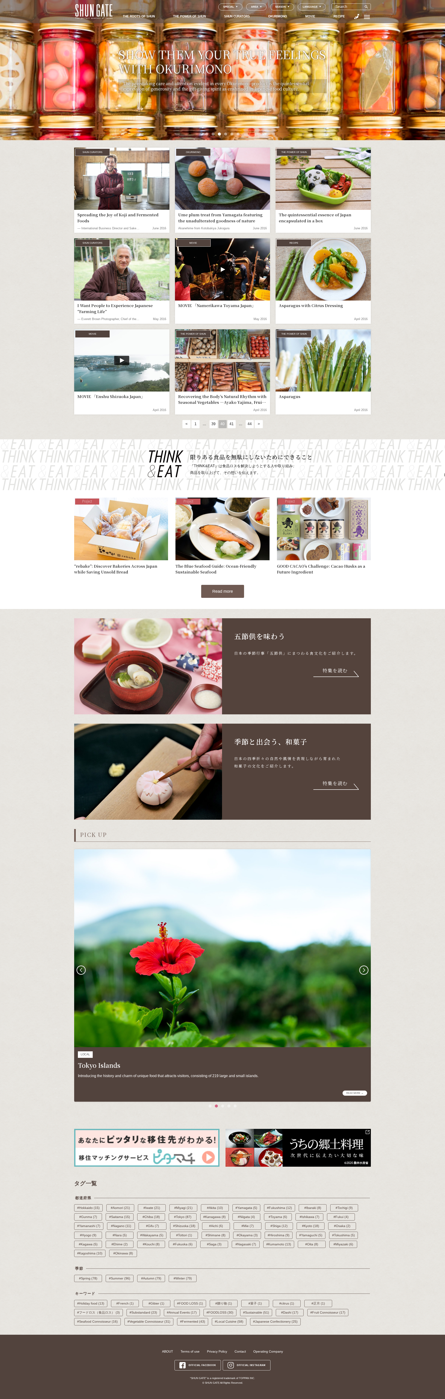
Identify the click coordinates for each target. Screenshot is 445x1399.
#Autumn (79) (151, 1278)
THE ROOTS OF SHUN (139, 16)
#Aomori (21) (120, 1208)
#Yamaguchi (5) (310, 1235)
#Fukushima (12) (279, 1208)
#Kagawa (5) (88, 1244)
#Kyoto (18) (310, 1226)
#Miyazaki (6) (343, 1244)
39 (213, 424)
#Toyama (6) (278, 1217)
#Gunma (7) (88, 1217)
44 (250, 424)
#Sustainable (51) (256, 1312)
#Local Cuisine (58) (229, 1321)
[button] (206, 134)
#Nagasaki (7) (245, 1244)
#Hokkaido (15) (88, 1208)
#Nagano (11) (121, 1226)
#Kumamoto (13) (278, 1244)
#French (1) (125, 1303)
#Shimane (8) (216, 1235)
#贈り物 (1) (223, 1303)
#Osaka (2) (342, 1226)
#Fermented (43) (192, 1321)
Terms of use (190, 1351)
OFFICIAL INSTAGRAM (251, 1365)
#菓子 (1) (255, 1303)
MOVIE (310, 16)
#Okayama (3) (247, 1235)
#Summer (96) (119, 1278)
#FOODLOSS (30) (220, 1312)
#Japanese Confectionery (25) (275, 1321)
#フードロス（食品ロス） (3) (98, 1312)
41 (231, 424)
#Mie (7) (248, 1226)
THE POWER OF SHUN (189, 16)
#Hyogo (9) (88, 1235)
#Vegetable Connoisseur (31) (148, 1321)
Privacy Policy (217, 1351)
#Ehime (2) (119, 1244)
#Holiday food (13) (90, 1303)
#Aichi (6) (216, 1226)
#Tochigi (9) (344, 1208)
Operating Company (268, 1351)
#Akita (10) (215, 1208)
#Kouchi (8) (151, 1244)
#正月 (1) (318, 1303)
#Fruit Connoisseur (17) (327, 1312)
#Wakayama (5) (151, 1235)
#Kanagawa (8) (214, 1217)
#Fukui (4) (341, 1217)
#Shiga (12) (279, 1226)
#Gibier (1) (156, 1303)
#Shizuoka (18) (184, 1226)
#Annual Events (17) (182, 1312)
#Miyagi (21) (183, 1208)
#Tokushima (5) (343, 1235)
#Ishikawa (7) (309, 1217)
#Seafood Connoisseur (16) (97, 1321)
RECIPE (339, 16)
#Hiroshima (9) (278, 1235)
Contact (240, 1351)
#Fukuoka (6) (183, 1244)
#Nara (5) (120, 1235)
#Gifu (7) (152, 1226)
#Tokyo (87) (182, 1217)
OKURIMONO (277, 16)
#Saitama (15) (119, 1217)
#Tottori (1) (184, 1235)
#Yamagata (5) (246, 1208)
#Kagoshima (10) (89, 1253)
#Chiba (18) (151, 1217)
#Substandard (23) (143, 1312)
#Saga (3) (214, 1244)
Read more (222, 591)
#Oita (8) (311, 1244)
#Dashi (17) (289, 1312)
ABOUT (167, 1351)
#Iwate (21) (151, 1208)
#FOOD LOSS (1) (190, 1303)
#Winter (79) (183, 1278)
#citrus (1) (286, 1303)
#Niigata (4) (246, 1217)
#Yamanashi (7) (88, 1226)
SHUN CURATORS (237, 16)
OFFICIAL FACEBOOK (202, 1365)
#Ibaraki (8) (312, 1208)
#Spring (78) (88, 1278)
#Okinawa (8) (123, 1253)
